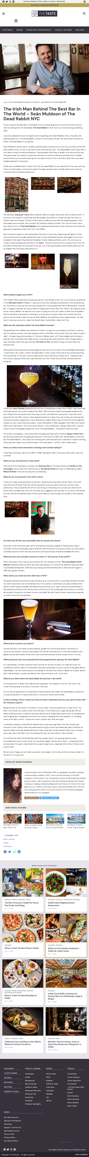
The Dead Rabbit (40, 128)
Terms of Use (9, 1134)
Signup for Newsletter (12, 1121)
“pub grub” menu (21, 215)
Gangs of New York (75, 434)
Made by (81, 1154)
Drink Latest (51, 1074)
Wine (48, 1077)
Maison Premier (10, 472)
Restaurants (30, 1080)
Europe (70, 1092)
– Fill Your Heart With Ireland (75, 1088)
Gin (47, 1097)
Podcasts (28, 1101)
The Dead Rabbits (28, 226)
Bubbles (49, 1080)
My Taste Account (11, 1117)
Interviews (29, 1097)
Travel (71, 1069)
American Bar (44, 466)
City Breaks (71, 1084)
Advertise (8, 1124)
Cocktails (50, 1091)
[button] (84, 13)
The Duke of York (43, 342)
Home (5, 102)
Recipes (80, 30)
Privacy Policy (9, 1137)
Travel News (72, 1074)
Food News (29, 1074)
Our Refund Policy (11, 1141)
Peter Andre (17, 727)
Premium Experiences (39, 30)
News (20, 30)
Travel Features (73, 1077)
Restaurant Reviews (33, 1091)
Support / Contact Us (12, 1127)
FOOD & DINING (32, 1069)
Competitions (11, 1091)
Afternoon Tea (30, 1094)
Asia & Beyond (73, 1102)
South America (73, 1099)
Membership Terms (11, 1131)
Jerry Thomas (19, 408)
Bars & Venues (31, 1084)
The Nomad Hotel (48, 469)
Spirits (48, 1101)
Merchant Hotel (15, 303)
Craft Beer (50, 1087)
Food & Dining (63, 30)
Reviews (8, 1082)
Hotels (27, 1077)
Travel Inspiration (74, 1080)
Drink (49, 1069)
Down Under (72, 1106)
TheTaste (10, 703)
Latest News (10, 1073)
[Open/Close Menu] (16, 21)
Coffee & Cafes (31, 1087)
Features (7, 30)
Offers (7, 1078)
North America (73, 1096)
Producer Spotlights (33, 1104)
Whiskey (49, 1094)
